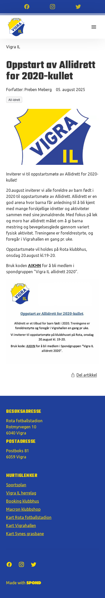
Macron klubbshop (23, 509)
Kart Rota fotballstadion (28, 517)
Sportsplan (16, 485)
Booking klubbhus (22, 501)
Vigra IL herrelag (21, 493)
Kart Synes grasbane (25, 533)
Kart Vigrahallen (21, 525)
